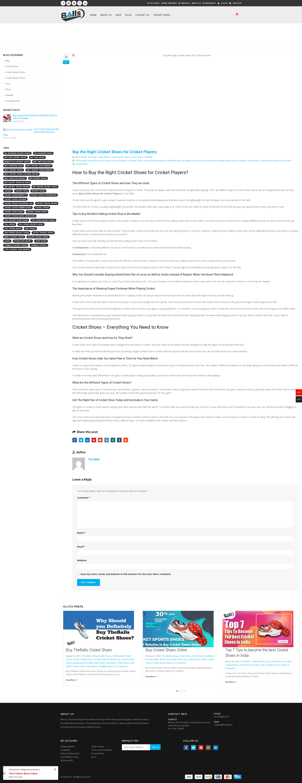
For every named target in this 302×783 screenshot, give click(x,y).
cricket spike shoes (13, 212)
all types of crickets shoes (131, 160)
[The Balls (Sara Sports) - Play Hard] (73, 15)
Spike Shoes (92, 666)
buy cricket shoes (175, 659)
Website (82, 560)
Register (237, 3)
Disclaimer (65, 750)
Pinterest (94, 440)
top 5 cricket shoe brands (17, 249)
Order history (97, 746)
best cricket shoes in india (279, 661)
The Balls (82, 157)
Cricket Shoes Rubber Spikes (17, 208)
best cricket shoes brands (40, 170)
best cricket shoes (13, 170)
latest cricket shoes (43, 233)
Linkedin (215, 747)
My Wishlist (184, 3)
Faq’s (93, 756)
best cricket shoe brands (38, 166)
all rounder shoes (109, 160)
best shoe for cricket (202, 160)
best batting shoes (43, 162)
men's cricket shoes (14, 237)
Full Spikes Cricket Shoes (117, 663)
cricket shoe (21, 191)
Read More (71, 680)
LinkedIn (87, 440)
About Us (196, 3)
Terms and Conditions (101, 750)
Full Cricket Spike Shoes (94, 663)
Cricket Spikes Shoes (15, 72)
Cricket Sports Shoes (121, 157)
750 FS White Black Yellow (23, 773)
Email (100, 440)
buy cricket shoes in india (17, 182)
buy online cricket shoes (45, 187)
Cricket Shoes (161, 14)
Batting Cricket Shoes (15, 157)
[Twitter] (68, 3)
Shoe (134, 157)
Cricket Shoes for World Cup (107, 659)
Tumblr (119, 440)
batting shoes (37, 157)
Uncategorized (12, 100)
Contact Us (142, 14)
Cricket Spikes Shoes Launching (19, 216)
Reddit (125, 440)
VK (106, 440)
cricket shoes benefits (15, 195)
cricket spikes (42, 208)
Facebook (74, 440)
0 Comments (82, 164)
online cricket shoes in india (273, 665)
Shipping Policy (68, 746)
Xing (113, 440)
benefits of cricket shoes (17, 162)
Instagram (208, 747)
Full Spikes (9, 224)
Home (93, 14)
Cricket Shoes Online (162, 663)
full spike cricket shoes (43, 220)
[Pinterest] (74, 3)
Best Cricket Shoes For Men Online (21, 174)
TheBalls (149, 157)
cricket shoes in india (249, 665)
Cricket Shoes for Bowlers (44, 195)
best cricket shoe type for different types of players (168, 160)
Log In (224, 3)
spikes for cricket (23, 241)
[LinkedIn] (85, 3)
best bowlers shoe (13, 166)
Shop (118, 14)
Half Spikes (30, 228)
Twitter (81, 440)
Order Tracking (169, 3)
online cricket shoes (38, 237)
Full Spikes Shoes (12, 228)
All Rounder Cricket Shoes (88, 160)
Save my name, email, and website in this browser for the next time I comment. (126, 574)
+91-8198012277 (221, 716)
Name (81, 532)
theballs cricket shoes (15, 245)
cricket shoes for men (15, 199)
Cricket (76, 659)
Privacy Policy (97, 753)
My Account (154, 3)
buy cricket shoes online (195, 659)
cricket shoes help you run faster (276, 160)
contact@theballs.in (223, 724)
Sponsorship (209, 3)
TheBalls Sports (106, 666)
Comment (83, 497)
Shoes (140, 157)
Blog (128, 14)
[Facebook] (63, 3)
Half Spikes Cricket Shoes (16, 233)
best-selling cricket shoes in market (229, 160)
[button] (177, 691)
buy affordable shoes (155, 659)
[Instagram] (79, 3)
